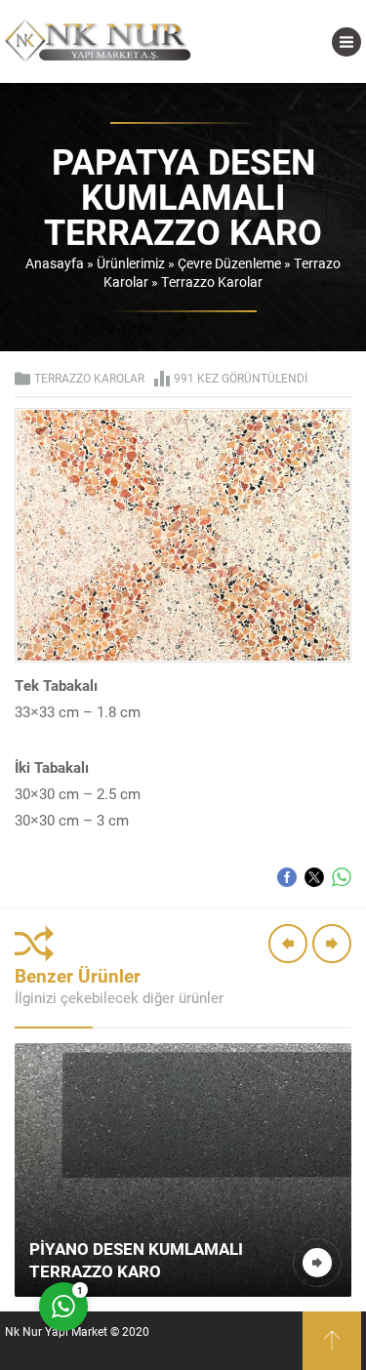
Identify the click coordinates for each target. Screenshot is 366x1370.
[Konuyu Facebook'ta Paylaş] (287, 877)
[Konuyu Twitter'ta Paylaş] (314, 877)
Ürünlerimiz (131, 263)
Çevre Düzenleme (229, 263)
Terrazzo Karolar (212, 281)
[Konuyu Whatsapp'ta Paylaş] (341, 877)
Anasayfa (54, 263)
